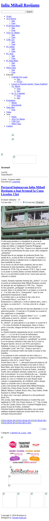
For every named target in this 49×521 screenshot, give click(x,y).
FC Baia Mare (12, 61)
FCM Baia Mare (13, 26)
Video (8, 112)
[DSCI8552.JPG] (23, 423)
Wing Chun (11, 68)
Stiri (13, 21)
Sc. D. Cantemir (18, 93)
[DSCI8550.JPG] (8, 423)
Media (14, 103)
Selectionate (16, 105)
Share (44, 429)
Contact (9, 126)
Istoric (14, 117)
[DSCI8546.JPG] (8, 420)
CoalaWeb (15, 182)
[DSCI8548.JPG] (23, 420)
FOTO (19, 82)
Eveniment (10, 100)
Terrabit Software (19, 518)
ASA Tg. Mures (13, 33)
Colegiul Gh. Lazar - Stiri (20, 433)
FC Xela (9, 54)
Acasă (8, 16)
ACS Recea (11, 19)
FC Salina (10, 47)
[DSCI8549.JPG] (39, 420)
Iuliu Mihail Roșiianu (20, 5)
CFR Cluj (10, 40)
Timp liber (10, 107)
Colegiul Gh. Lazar (19, 77)
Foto (13, 23)
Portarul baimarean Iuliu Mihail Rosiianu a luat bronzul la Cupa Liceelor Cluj (23, 191)
